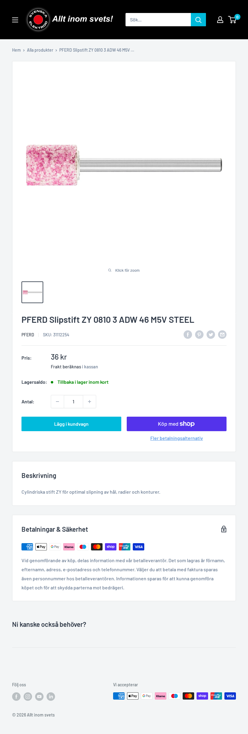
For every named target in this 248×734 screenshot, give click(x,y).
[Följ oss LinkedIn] (51, 696)
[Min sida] (220, 19)
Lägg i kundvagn (71, 424)
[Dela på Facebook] (188, 334)
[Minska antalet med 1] (57, 401)
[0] (232, 19)
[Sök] (198, 19)
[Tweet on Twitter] (211, 334)
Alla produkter (40, 50)
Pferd (27, 334)
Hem (16, 50)
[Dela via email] (222, 334)
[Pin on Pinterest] (199, 334)
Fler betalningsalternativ (176, 438)
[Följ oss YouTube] (39, 696)
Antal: (27, 401)
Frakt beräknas (66, 366)
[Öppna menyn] (15, 20)
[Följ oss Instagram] (28, 696)
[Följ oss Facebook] (16, 696)
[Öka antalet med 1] (89, 401)
